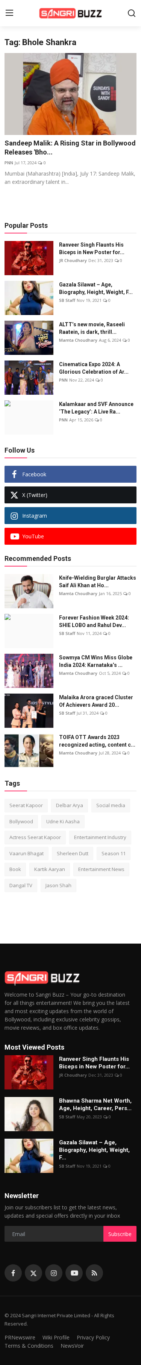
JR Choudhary (73, 260)
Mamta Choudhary (78, 340)
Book (15, 869)
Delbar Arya (69, 805)
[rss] (94, 1273)
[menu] (9, 13)
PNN (9, 162)
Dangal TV (20, 885)
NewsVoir (72, 1345)
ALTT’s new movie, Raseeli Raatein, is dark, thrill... (92, 328)
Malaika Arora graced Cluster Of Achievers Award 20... (96, 701)
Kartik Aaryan (49, 869)
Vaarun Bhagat (26, 853)
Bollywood (21, 821)
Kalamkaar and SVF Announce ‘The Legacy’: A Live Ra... (96, 408)
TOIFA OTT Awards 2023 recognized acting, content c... (97, 741)
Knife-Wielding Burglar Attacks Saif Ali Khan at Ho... (97, 581)
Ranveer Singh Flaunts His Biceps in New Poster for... (91, 248)
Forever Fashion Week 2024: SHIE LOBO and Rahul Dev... (94, 621)
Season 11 (114, 853)
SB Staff (67, 300)
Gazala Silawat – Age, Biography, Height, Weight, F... (96, 288)
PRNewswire (20, 1337)
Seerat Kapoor (26, 805)
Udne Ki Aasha (63, 821)
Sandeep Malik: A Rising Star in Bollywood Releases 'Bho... (70, 147)
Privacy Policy (93, 1337)
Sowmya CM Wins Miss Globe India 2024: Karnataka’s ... (95, 661)
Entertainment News (101, 869)
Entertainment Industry (100, 837)
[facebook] (13, 1273)
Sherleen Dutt (72, 853)
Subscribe (120, 1234)
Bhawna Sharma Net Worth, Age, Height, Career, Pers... (95, 1104)
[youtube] (74, 1273)
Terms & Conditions (29, 1345)
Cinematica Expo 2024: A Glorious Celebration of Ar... (94, 368)
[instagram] (53, 1273)
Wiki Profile (56, 1337)
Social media (110, 805)
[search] (131, 13)
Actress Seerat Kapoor (35, 837)
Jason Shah (58, 885)
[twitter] (33, 1273)
